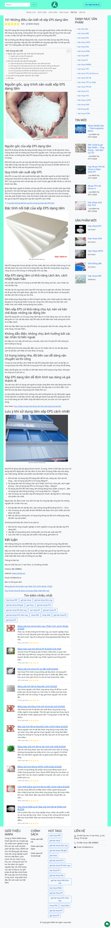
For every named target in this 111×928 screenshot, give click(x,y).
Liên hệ (82, 12)
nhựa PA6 (35, 615)
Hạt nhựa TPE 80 (84, 87)
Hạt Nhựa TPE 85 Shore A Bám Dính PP (96, 169)
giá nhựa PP (11, 620)
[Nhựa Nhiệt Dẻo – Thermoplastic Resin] (80, 128)
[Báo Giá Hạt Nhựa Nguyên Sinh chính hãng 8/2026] (11, 728)
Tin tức (73, 12)
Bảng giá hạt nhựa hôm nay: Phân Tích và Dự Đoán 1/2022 (28, 586)
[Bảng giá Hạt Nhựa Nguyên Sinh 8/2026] (11, 688)
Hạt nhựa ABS (83, 33)
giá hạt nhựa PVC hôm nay (17, 615)
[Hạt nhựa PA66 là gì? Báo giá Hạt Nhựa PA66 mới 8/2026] (11, 808)
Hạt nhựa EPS (83, 38)
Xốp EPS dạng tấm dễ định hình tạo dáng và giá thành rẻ (29, 73)
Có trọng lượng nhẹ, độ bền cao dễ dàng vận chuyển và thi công (31, 71)
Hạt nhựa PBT (11, 600)
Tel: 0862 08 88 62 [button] (92, 4)
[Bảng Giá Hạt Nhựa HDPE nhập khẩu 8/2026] (11, 768)
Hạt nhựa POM (84, 113)
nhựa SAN (46, 615)
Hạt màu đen (83, 29)
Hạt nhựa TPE (83, 69)
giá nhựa (30, 605)
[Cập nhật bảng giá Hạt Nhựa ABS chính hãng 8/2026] (11, 788)
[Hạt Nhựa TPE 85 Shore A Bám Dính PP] (80, 169)
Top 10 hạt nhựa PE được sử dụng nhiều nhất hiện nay (27, 590)
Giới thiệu (42, 12)
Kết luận (11, 78)
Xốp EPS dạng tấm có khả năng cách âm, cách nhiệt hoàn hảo (30, 63)
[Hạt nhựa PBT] (80, 279)
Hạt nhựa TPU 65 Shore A (88, 73)
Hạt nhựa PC (83, 60)
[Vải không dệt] (80, 266)
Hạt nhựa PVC (83, 95)
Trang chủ (31, 12)
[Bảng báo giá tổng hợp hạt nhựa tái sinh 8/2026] (11, 708)
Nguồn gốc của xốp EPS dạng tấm (22, 56)
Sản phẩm (53, 12)
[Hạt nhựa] (54, 4)
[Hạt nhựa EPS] (80, 229)
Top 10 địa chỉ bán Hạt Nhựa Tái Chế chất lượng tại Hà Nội (37, 406)
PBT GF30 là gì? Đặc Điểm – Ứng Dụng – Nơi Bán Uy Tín (96, 148)
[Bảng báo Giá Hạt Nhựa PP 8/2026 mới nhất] (11, 650)
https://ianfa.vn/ (18, 573)
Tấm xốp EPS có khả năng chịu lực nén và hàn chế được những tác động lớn (35, 66)
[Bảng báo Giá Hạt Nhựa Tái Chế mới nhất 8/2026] (11, 748)
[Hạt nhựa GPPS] (80, 254)
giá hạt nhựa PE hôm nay (16, 610)
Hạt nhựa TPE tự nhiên (87, 82)
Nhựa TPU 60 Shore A (94, 187)
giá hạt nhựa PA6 (56, 875)
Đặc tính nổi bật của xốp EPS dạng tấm (22, 61)
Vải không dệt (83, 109)
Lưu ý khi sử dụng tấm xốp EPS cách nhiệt (23, 76)
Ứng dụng (64, 12)
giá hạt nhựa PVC (44, 605)
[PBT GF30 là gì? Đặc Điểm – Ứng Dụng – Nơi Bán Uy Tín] (80, 148)
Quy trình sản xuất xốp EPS (19, 58)
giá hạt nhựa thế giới (14, 605)
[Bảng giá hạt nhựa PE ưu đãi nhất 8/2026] (11, 671)
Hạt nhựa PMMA (84, 64)
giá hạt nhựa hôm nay (43, 600)
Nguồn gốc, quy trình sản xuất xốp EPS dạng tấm (26, 54)
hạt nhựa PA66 (55, 888)
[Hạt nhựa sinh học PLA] (80, 205)
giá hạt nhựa (26, 600)
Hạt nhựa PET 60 (84, 78)
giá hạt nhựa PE (60, 615)
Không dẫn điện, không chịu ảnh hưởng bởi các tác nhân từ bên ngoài (33, 68)
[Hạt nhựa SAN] (80, 241)
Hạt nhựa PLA (83, 91)
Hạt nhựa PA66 (84, 51)
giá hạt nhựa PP (49, 610)
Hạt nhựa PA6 (83, 47)
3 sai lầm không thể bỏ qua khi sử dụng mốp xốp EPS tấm (30, 203)
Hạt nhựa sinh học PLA (95, 204)
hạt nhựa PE (35, 610)
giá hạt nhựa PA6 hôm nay (60, 881)
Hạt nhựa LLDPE (84, 100)
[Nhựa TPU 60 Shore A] (80, 189)
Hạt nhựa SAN (83, 104)
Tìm (33, 4)
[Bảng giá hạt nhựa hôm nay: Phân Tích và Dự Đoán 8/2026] (11, 628)
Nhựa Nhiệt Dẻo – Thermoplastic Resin (96, 128)
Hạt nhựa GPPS (84, 42)
